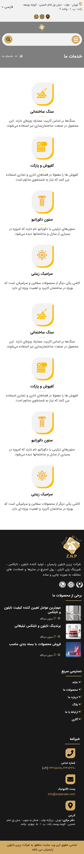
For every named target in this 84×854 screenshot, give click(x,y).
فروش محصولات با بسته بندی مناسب (35, 644)
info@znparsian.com (61, 794)
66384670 (69, 768)
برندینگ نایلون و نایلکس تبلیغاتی (37, 625)
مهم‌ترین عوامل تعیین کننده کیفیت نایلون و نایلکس (32, 610)
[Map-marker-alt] (47, 16)
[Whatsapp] (36, 16)
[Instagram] (42, 16)
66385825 (55, 768)
